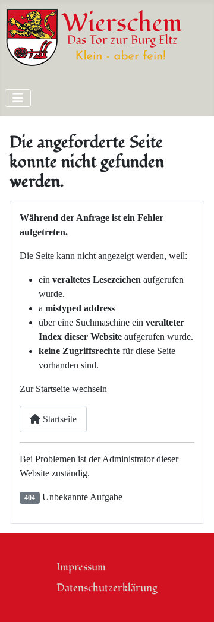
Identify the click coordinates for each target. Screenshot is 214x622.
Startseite (58, 419)
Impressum (81, 567)
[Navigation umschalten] (18, 98)
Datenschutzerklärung (107, 587)
